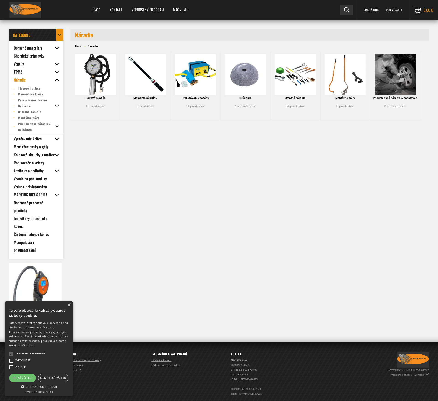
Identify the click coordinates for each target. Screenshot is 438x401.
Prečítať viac (26, 345)
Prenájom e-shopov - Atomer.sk (408, 374)
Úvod (96, 10)
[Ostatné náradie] (295, 74)
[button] (38, 386)
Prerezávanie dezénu (195, 98)
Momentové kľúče (145, 98)
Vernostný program (148, 10)
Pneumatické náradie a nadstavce (395, 98)
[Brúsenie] (245, 74)
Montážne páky (345, 98)
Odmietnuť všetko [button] (53, 378)
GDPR (76, 370)
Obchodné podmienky (86, 360)
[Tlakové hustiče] (95, 74)
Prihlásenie (371, 10)
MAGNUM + (181, 10)
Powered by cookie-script (39, 391)
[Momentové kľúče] (145, 74)
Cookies (77, 365)
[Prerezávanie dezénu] (195, 74)
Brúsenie (245, 98)
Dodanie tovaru (161, 360)
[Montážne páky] (345, 74)
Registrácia (394, 10)
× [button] (69, 305)
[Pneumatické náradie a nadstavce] (395, 74)
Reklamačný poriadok (165, 365)
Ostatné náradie (295, 98)
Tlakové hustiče (95, 98)
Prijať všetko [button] (22, 378)
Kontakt (116, 10)
